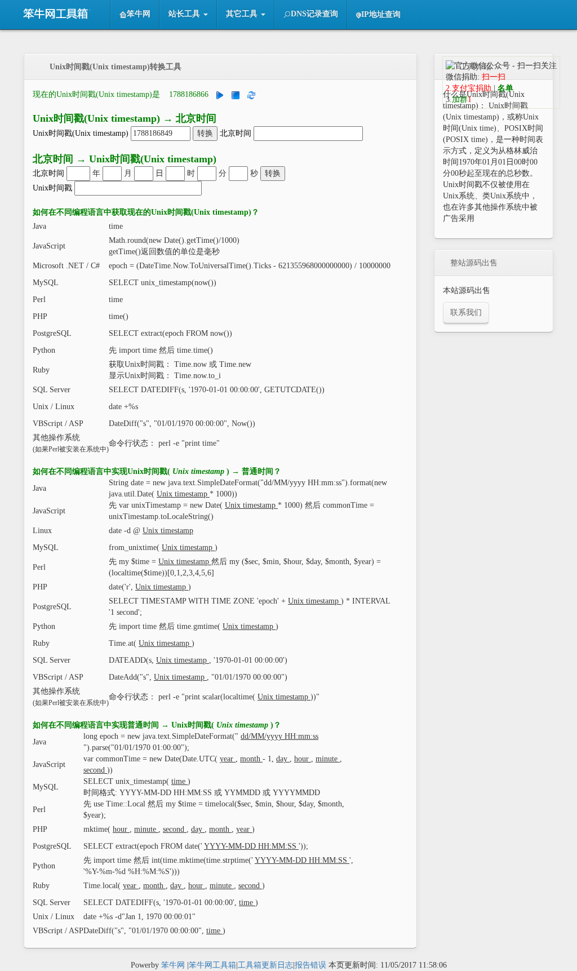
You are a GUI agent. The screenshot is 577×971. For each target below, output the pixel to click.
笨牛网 (138, 14)
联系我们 (466, 312)
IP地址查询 (381, 14)
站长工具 (61, 14)
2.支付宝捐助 (468, 88)
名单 (505, 88)
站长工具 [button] (185, 14)
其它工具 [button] (243, 14)
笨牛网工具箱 (212, 965)
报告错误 (310, 965)
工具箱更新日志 (265, 965)
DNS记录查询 (314, 14)
